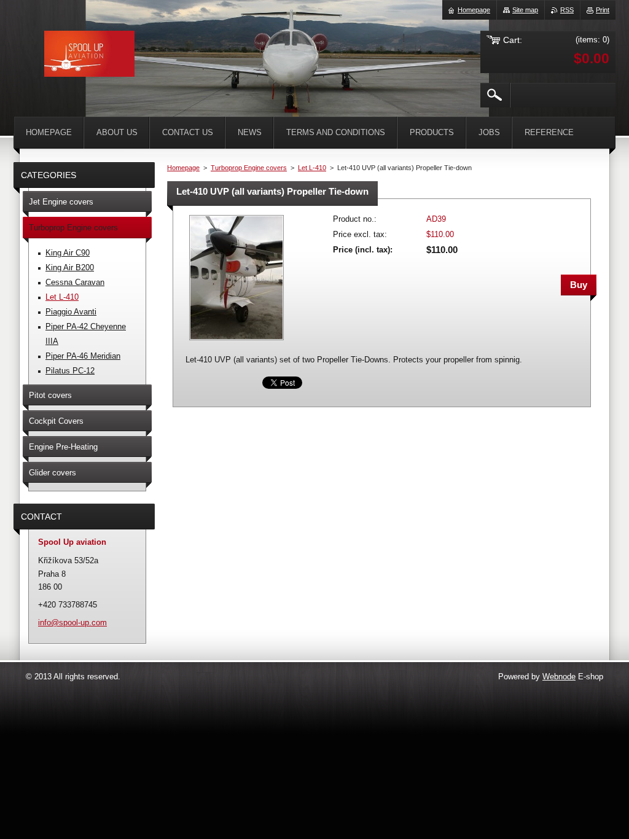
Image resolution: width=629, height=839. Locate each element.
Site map (525, 10)
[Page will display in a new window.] (236, 341)
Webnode (559, 676)
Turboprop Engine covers (249, 167)
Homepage (183, 167)
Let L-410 (312, 167)
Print (602, 10)
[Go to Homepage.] (89, 56)
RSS (567, 10)
